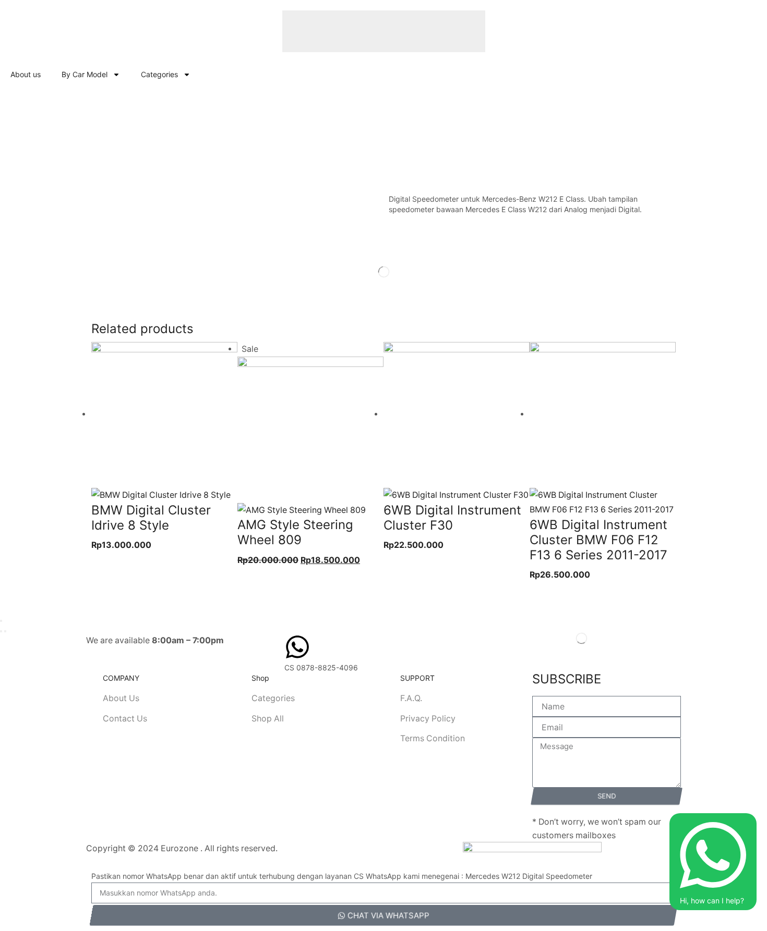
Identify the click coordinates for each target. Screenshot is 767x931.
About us (25, 74)
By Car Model (84, 74)
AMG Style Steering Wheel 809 (295, 532)
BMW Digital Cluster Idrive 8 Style (151, 518)
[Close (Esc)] (1, 621)
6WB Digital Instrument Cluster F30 (452, 518)
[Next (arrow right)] (5, 631)
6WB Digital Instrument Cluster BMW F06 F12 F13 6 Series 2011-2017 (598, 539)
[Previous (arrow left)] (1, 631)
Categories (159, 74)
